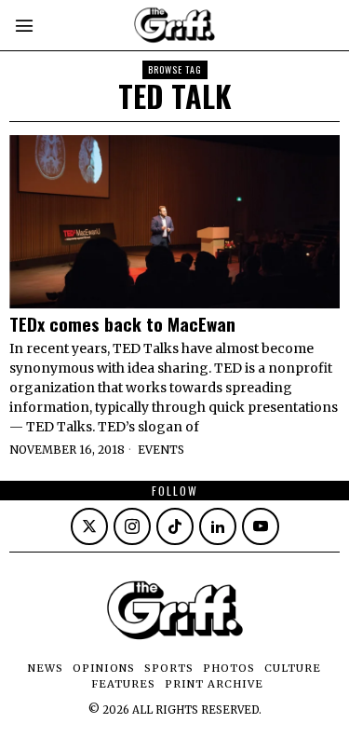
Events (161, 450)
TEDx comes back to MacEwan (122, 324)
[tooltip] (89, 526)
